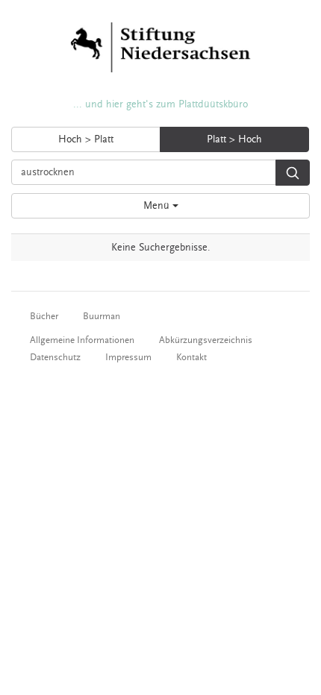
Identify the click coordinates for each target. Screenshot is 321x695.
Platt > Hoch (234, 139)
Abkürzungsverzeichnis (205, 340)
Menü (157, 206)
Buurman (101, 316)
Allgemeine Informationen (82, 340)
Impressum (128, 357)
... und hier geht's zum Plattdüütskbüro (160, 104)
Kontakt (191, 357)
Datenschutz (55, 357)
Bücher (44, 316)
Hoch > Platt (85, 139)
